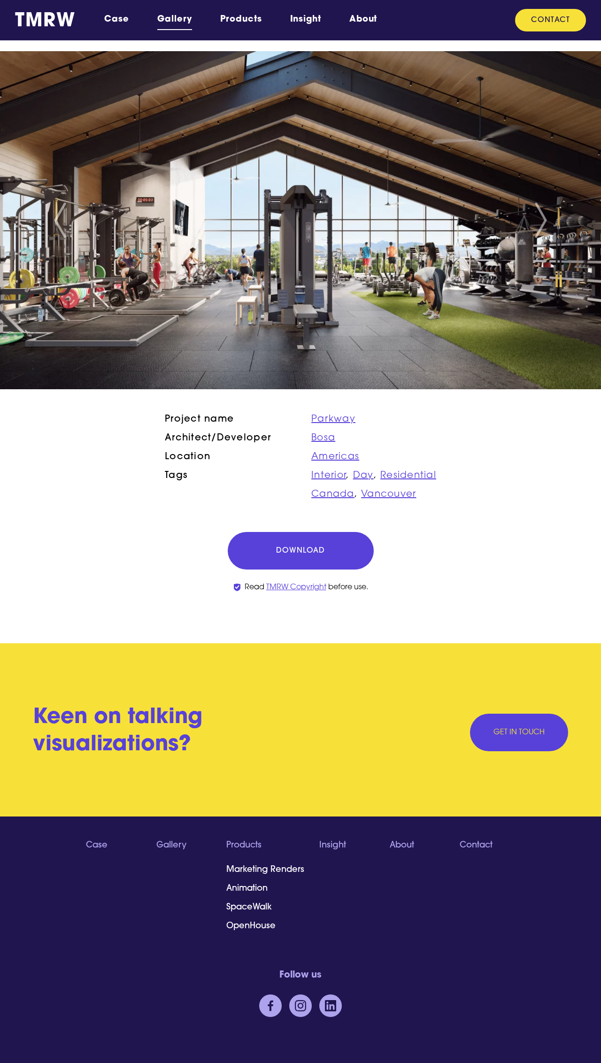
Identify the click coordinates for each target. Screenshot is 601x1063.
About (363, 19)
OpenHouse (251, 926)
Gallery (174, 19)
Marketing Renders (265, 870)
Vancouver (388, 494)
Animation (247, 889)
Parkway (333, 419)
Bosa (323, 438)
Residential (408, 475)
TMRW (45, 21)
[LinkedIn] (330, 1005)
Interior (328, 475)
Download (300, 551)
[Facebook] (270, 1005)
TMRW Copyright (296, 587)
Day (363, 475)
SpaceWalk (249, 907)
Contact (550, 20)
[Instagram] (300, 1005)
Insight (305, 19)
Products (241, 19)
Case (116, 19)
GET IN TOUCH (519, 732)
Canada (332, 494)
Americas (335, 457)
